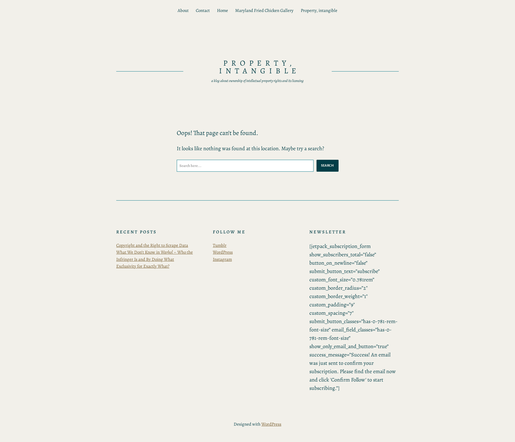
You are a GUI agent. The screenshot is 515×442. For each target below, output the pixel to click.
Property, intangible (319, 10)
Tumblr (220, 245)
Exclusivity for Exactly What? (142, 266)
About (183, 10)
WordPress (223, 252)
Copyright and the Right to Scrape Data (152, 245)
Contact (203, 10)
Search (327, 165)
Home (222, 10)
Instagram (222, 259)
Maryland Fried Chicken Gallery (264, 10)
